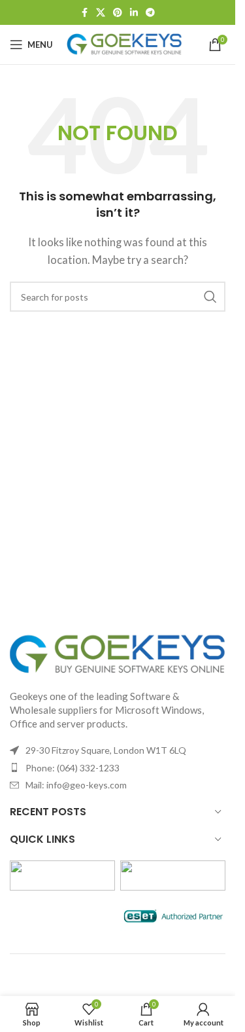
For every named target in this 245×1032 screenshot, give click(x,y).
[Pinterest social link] (117, 13)
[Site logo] (124, 43)
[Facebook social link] (84, 13)
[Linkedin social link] (134, 13)
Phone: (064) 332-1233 (72, 767)
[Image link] (117, 653)
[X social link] (100, 13)
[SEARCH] (210, 297)
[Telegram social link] (150, 13)
